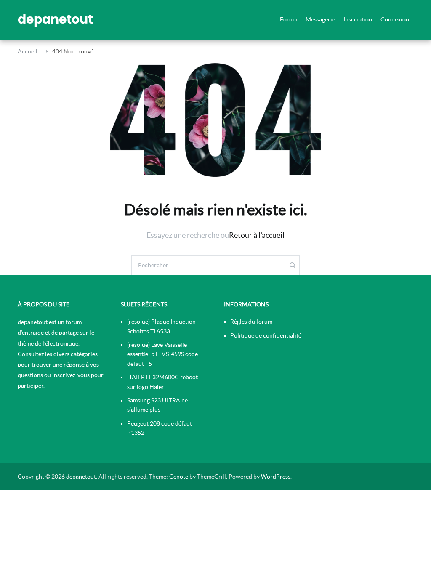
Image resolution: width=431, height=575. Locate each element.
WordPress (275, 476)
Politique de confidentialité (265, 335)
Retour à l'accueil (257, 235)
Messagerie (320, 19)
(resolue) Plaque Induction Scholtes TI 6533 (161, 326)
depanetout (55, 19)
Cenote (178, 476)
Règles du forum (251, 321)
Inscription (357, 19)
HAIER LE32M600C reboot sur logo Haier (162, 382)
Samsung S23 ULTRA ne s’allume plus (157, 405)
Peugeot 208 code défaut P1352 (159, 428)
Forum (288, 19)
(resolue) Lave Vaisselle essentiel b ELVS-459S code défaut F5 (162, 354)
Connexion (394, 19)
